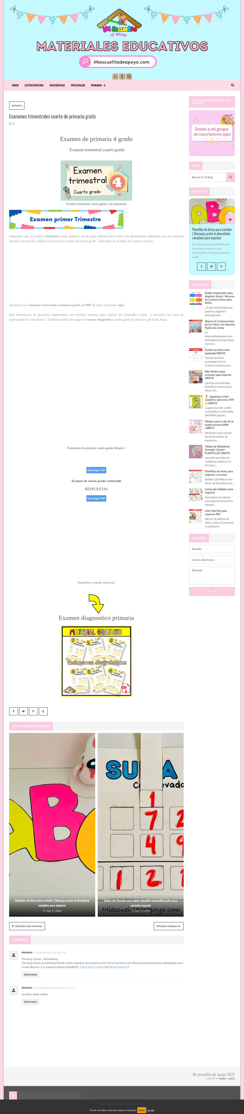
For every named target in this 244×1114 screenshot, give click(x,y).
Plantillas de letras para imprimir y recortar (219, 473)
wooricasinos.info (95, 963)
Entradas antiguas (167, 926)
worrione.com (123, 963)
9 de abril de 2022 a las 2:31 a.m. (50, 952)
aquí (121, 305)
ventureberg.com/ (172, 963)
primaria (17, 105)
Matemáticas (57, 85)
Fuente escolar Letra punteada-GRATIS (217, 351)
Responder (30, 974)
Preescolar (78, 85)
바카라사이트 (122, 967)
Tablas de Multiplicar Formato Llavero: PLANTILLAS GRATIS (217, 450)
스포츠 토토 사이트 (90, 967)
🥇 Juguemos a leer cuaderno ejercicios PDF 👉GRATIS (219, 400)
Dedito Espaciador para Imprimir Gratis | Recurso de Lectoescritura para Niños (220, 297)
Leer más (150, 1110)
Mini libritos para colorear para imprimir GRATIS (218, 375)
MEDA (232, 1079)
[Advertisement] (96, 273)
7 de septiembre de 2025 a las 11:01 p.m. (54, 987)
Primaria (96, 85)
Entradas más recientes (28, 926)
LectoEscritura (34, 85)
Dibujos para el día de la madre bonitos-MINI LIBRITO (219, 425)
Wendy (222, 1079)
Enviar (213, 591)
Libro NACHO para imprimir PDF (216, 512)
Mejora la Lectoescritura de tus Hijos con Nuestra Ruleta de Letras (220, 325)
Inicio (15, 85)
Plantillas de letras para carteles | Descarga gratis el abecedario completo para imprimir (212, 233)
